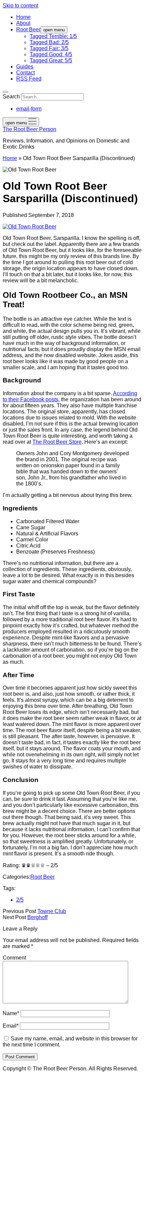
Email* (11, 1026)
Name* (11, 1013)
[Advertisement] (72, 1145)
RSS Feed (28, 79)
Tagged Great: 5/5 (51, 60)
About (23, 23)
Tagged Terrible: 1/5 (53, 36)
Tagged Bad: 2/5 (49, 42)
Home (23, 17)
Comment (14, 958)
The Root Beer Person (29, 129)
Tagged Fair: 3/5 (49, 48)
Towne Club (51, 911)
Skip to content (20, 5)
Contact (25, 72)
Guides (24, 66)
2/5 (20, 900)
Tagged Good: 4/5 (51, 54)
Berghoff (37, 917)
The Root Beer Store (57, 442)
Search (11, 96)
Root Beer (28, 29)
